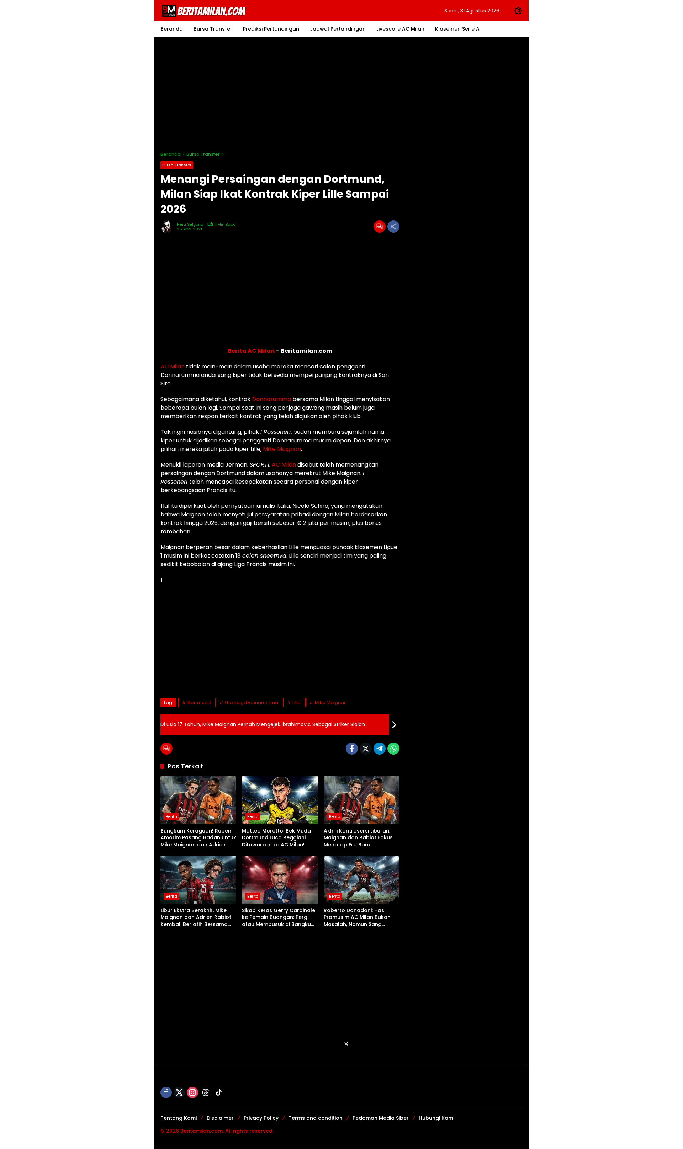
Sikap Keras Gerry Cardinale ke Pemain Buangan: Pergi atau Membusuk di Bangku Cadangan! (278, 917)
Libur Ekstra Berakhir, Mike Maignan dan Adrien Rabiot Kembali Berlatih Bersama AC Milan (195, 917)
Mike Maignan (282, 449)
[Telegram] (380, 749)
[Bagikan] (393, 226)
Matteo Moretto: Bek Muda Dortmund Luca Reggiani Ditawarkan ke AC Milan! (276, 838)
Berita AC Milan (251, 351)
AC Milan (172, 366)
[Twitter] (366, 749)
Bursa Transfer (176, 165)
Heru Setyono (190, 225)
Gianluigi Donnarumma (251, 702)
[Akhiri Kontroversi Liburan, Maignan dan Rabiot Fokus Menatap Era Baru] (361, 800)
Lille (296, 702)
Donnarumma (271, 399)
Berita (171, 816)
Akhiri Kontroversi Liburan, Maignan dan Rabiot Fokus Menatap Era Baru (358, 838)
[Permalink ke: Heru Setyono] (168, 226)
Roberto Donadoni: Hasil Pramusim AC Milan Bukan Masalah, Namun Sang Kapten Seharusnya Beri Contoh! (357, 917)
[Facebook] (352, 749)
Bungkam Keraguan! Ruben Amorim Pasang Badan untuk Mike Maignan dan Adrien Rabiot (198, 838)
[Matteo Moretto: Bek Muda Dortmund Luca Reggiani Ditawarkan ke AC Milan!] (280, 800)
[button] (518, 10)
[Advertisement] (341, 94)
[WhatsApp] (393, 749)
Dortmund (199, 702)
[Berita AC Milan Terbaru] (204, 10)
